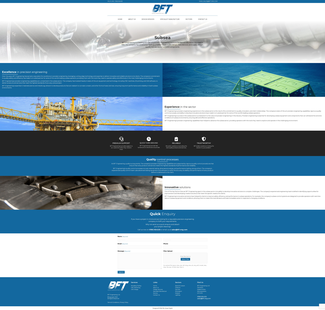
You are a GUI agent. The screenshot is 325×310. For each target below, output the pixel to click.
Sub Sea (177, 289)
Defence (177, 287)
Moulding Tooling (136, 285)
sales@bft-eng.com (204, 298)
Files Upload (167, 251)
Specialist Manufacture (160, 291)
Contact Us (156, 295)
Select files (185, 259)
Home (155, 285)
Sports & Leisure (180, 285)
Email (123, 244)
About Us (156, 287)
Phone (165, 244)
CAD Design (134, 289)
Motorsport (178, 291)
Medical (177, 293)
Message (124, 251)
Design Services (158, 289)
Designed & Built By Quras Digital (162, 308)
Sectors (155, 293)
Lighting (177, 295)
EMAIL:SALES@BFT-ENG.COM (208, 1)
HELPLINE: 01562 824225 (115, 1)
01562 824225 (202, 296)
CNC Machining (135, 287)
